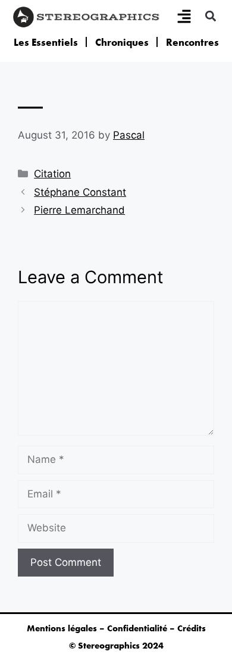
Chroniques (122, 42)
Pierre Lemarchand (79, 210)
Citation (52, 174)
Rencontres (192, 42)
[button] (210, 16)
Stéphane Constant (80, 192)
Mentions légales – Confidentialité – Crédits (116, 628)
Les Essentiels (46, 42)
